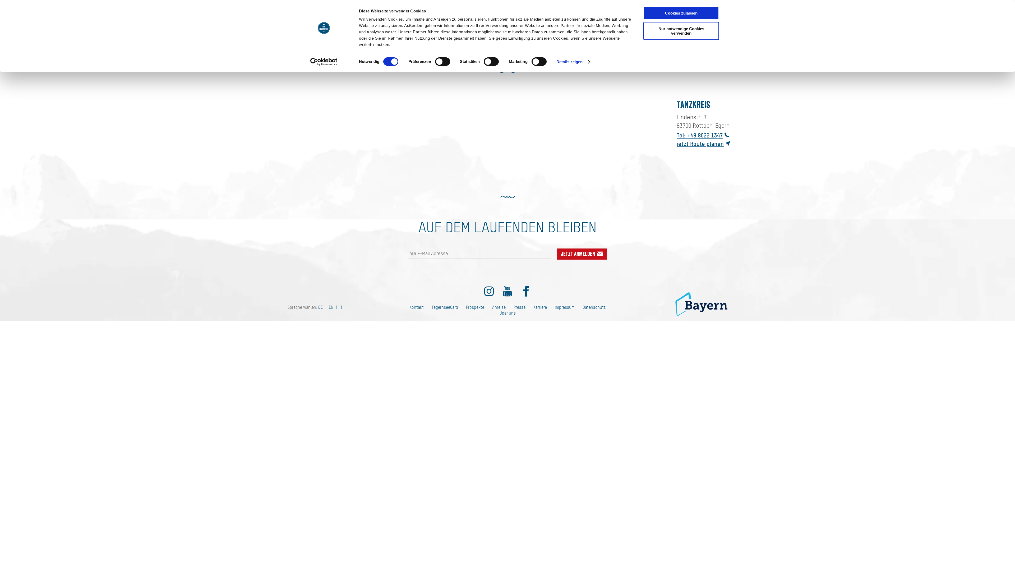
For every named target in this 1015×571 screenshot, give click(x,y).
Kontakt (416, 307)
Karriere (540, 307)
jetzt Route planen (700, 143)
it (341, 307)
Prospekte (475, 307)
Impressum (565, 307)
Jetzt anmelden (578, 254)
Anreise (499, 307)
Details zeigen (569, 61)
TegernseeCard (445, 307)
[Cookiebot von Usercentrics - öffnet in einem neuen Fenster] (324, 62)
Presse (519, 307)
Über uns (508, 313)
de (320, 307)
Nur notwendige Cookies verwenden (681, 30)
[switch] (442, 61)
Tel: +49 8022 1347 (700, 135)
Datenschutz (594, 307)
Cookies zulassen (681, 13)
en (331, 307)
